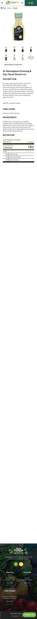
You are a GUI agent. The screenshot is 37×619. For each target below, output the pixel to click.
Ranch (15, 8)
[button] (6, 49)
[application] (29, 615)
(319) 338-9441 (10, 585)
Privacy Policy (15, 616)
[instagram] (21, 564)
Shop (9, 8)
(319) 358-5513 (27, 585)
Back (4, 8)
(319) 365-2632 (10, 604)
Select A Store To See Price (13, 64)
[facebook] (16, 564)
